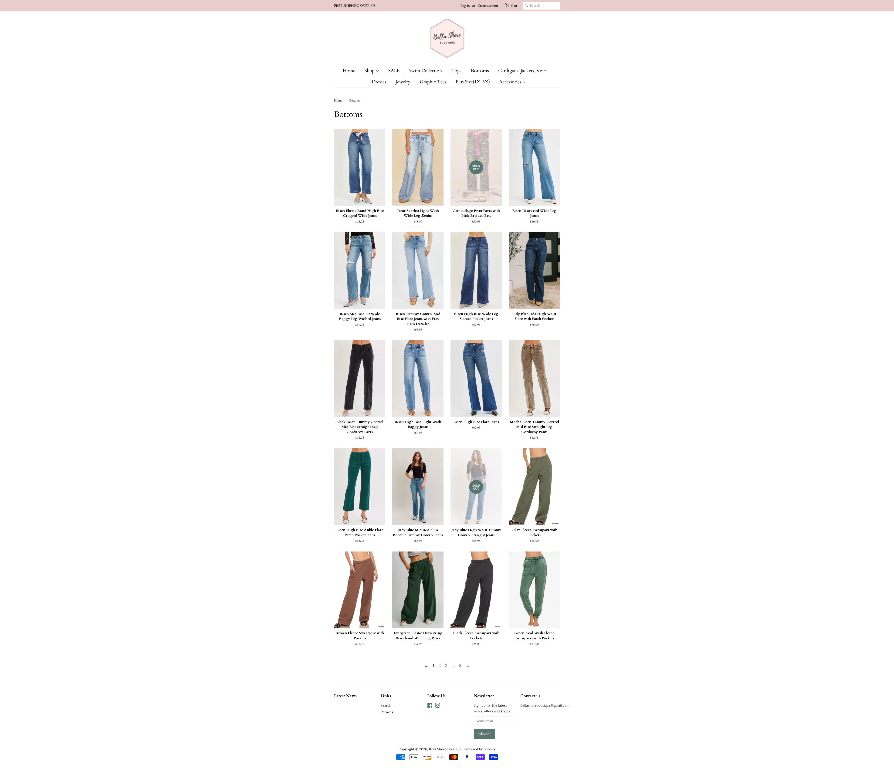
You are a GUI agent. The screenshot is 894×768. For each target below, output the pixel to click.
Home (349, 71)
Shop (370, 71)
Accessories (510, 82)
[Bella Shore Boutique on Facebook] (430, 706)
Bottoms (480, 71)
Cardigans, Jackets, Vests (522, 71)
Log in (465, 5)
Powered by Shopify (480, 749)
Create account (487, 5)
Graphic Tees (433, 82)
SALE (394, 71)
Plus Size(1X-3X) (473, 82)
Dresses (379, 82)
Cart (514, 5)
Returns (387, 712)
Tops (456, 71)
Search (386, 705)
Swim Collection (425, 71)
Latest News (345, 696)
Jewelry (403, 82)
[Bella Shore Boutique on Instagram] (437, 706)
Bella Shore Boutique (445, 749)
